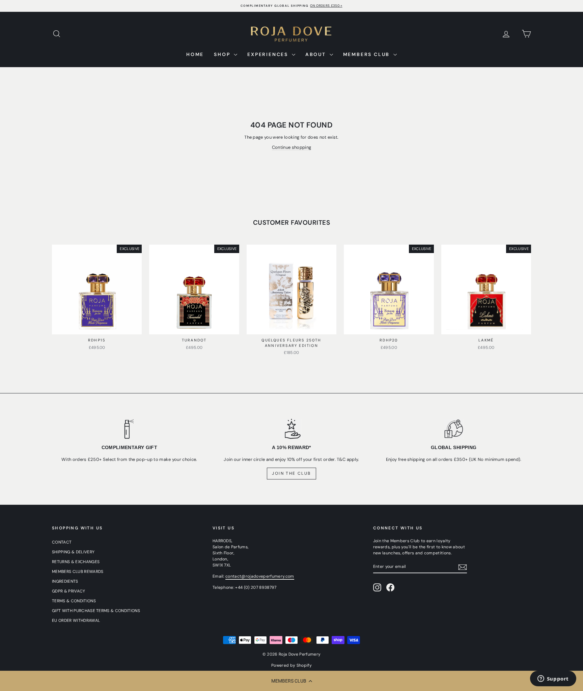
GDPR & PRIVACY (68, 591)
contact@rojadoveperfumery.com (259, 576)
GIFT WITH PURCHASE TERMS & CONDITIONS (96, 610)
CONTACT (62, 542)
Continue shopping (291, 147)
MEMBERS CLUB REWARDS (78, 571)
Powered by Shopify (291, 665)
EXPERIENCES (268, 54)
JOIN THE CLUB (291, 473)
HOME (195, 54)
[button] (291, 681)
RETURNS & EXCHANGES (76, 561)
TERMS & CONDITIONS (74, 601)
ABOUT (316, 54)
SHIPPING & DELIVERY (73, 552)
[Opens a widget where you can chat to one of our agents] (553, 679)
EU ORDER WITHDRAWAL (76, 620)
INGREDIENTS (65, 581)
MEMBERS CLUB (367, 54)
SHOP (223, 54)
